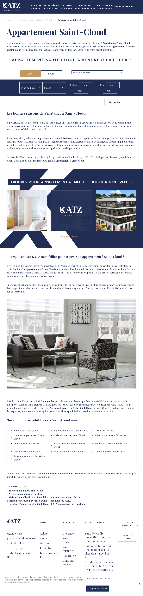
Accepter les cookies (97, 588)
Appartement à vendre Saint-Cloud (69, 445)
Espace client (127, 537)
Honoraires (69, 555)
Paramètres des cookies (98, 578)
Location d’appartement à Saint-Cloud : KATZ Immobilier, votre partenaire (48, 504)
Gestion (45, 543)
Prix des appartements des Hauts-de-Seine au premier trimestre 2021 (99, 566)
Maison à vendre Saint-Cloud (69, 435)
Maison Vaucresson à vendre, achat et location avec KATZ (40, 500)
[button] (140, 583)
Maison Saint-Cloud (105, 430)
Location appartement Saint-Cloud (29, 437)
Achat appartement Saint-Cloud (111, 435)
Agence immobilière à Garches (25, 493)
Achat (30, 73)
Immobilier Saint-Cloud (26, 430)
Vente (43, 538)
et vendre (67, 7)
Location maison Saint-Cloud (110, 451)
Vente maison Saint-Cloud (27, 451)
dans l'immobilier (84, 7)
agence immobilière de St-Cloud (107, 288)
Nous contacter (124, 6)
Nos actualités (94, 522)
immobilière (105, 7)
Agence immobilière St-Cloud (36, 20)
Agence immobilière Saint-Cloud (71, 430)
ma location (51, 7)
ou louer (36, 7)
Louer (51, 73)
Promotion (46, 548)
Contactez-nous (68, 236)
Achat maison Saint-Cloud (27, 443)
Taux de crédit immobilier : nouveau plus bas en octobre (98, 537)
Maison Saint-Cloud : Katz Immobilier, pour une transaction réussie (45, 497)
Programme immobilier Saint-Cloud (29, 458)
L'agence (68, 533)
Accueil (10, 20)
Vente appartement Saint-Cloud (111, 443)
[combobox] (97, 72)
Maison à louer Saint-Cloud (68, 451)
